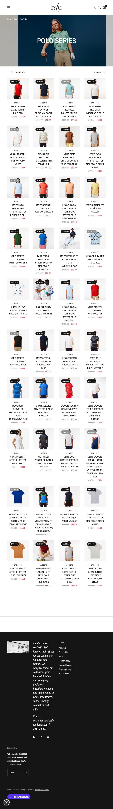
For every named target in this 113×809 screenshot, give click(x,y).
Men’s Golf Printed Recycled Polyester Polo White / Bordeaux (69, 461)
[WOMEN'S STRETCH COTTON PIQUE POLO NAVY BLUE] (69, 496)
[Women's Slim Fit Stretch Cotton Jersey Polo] (18, 438)
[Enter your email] (26, 772)
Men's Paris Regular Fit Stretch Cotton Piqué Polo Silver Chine (95, 161)
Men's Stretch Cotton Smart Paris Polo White (69, 361)
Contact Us (63, 652)
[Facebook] (36, 737)
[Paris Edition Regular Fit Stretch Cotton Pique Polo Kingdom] (43, 238)
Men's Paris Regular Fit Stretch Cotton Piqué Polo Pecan (69, 159)
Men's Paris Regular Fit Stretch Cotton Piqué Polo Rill (17, 210)
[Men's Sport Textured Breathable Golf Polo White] (95, 88)
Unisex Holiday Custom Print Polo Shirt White (43, 310)
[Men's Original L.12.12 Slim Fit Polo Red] (18, 88)
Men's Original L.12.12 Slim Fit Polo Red (18, 110)
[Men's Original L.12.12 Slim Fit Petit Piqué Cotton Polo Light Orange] (69, 187)
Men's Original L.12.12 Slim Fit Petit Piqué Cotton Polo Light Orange (69, 212)
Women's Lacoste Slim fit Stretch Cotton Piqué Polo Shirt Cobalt (18, 519)
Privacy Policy (64, 660)
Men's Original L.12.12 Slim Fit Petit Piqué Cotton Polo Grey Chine (69, 575)
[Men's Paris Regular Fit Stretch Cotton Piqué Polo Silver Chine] (95, 136)
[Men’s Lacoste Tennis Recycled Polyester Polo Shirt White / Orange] (95, 387)
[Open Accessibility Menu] (6, 802)
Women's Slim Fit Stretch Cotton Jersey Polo (17, 460)
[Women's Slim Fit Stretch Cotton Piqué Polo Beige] (18, 550)
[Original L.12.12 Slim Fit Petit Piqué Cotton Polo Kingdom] (43, 387)
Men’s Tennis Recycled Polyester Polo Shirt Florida (69, 111)
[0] (104, 7)
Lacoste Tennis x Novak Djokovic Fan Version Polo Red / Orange (69, 410)
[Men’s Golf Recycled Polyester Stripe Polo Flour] (43, 136)
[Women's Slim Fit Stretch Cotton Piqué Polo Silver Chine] (95, 496)
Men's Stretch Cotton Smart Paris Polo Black (17, 361)
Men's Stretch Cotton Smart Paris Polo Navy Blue (44, 363)
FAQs (61, 656)
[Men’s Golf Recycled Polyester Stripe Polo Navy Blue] (95, 340)
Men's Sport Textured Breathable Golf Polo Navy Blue (43, 111)
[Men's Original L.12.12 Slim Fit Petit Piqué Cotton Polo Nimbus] (95, 550)
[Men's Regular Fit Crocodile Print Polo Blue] (95, 238)
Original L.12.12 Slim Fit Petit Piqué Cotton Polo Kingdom (43, 410)
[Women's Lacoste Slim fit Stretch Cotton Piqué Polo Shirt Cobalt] (18, 496)
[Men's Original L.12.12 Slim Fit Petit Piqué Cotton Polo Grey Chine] (69, 550)
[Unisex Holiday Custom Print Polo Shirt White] (43, 289)
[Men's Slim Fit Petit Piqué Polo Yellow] (95, 187)
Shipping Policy (65, 669)
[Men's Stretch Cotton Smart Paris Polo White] (69, 340)
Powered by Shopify (42, 789)
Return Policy (64, 673)
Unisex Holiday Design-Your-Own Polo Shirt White (18, 310)
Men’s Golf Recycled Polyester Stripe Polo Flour (44, 159)
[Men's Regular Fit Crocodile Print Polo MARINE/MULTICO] (69, 238)
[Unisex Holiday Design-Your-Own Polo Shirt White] (18, 289)
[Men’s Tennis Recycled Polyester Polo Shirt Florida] (69, 88)
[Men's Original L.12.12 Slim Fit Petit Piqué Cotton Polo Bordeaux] (43, 550)
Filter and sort (19, 72)
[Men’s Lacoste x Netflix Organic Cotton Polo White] (18, 136)
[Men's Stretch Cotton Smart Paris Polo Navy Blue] (43, 340)
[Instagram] (43, 737)
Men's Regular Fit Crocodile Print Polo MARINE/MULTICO (69, 261)
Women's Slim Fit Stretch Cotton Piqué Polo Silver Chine (95, 519)
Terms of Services (66, 665)
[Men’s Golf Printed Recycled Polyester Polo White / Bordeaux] (69, 438)
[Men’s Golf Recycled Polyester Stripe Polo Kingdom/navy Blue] (18, 387)
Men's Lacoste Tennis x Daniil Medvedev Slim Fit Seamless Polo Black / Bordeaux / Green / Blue (44, 523)
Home (9, 19)
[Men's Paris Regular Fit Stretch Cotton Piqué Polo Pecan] (69, 136)
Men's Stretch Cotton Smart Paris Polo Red (95, 310)
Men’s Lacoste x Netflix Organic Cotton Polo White (18, 159)
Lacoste (18, 103)
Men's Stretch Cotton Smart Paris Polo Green (18, 259)
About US (62, 647)
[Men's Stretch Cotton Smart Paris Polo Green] (18, 238)
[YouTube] (50, 737)
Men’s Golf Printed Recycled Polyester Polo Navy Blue (44, 461)
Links (61, 642)
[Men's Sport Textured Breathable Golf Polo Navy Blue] (43, 88)
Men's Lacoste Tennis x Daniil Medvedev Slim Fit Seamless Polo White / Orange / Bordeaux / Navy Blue (95, 466)
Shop (15, 19)
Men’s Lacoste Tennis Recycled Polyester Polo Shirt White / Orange (95, 412)
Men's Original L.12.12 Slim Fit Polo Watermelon (43, 208)
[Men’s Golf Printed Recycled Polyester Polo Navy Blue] (43, 438)
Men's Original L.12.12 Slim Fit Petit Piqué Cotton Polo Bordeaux (43, 575)
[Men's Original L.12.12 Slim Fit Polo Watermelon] (43, 187)
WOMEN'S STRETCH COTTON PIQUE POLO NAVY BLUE (69, 518)
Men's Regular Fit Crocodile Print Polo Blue (95, 259)
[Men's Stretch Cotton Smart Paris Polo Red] (95, 289)
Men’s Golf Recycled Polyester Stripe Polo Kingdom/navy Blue (18, 412)
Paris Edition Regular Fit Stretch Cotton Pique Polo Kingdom (43, 262)
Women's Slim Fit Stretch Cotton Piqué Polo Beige (17, 572)
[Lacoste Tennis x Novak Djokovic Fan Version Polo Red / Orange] (69, 387)
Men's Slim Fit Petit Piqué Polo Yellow (94, 208)
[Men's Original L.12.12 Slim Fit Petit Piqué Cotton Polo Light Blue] (69, 289)
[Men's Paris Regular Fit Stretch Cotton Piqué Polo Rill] (18, 187)
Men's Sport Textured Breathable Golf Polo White (95, 111)
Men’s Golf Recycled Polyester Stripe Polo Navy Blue (95, 363)
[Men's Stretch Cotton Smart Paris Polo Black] (18, 340)
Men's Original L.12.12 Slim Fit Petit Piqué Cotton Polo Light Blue (69, 313)
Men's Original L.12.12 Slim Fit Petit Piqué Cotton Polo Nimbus (95, 575)
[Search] (99, 7)
